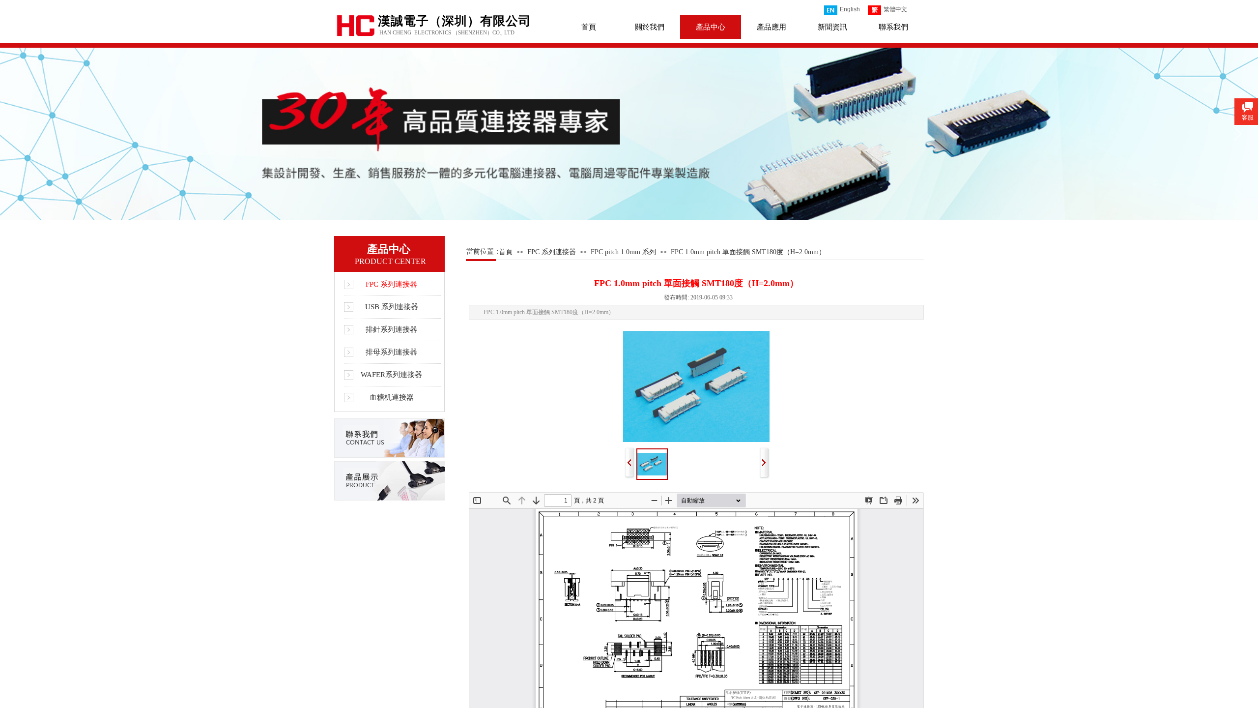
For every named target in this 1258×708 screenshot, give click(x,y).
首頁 (588, 27)
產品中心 (710, 27)
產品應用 (771, 27)
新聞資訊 (832, 27)
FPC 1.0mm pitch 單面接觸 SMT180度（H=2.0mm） (748, 252)
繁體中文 (895, 9)
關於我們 (649, 27)
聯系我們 (893, 27)
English (850, 9)
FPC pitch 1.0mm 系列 (623, 252)
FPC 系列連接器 (551, 252)
